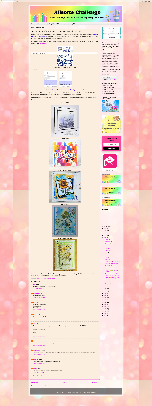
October (107, 243)
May (106, 255)
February (107, 283)
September (108, 246)
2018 (105, 295)
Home (33, 24)
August (107, 248)
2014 (105, 304)
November (108, 241)
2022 (105, 237)
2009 (105, 315)
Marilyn (35, 302)
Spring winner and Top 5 (111, 268)
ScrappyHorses (37, 350)
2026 (105, 228)
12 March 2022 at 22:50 (39, 345)
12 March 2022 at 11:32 (39, 309)
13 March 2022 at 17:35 (39, 363)
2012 (105, 309)
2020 (105, 291)
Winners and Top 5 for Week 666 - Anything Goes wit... (112, 274)
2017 (105, 297)
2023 (105, 235)
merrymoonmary (81, 392)
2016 (105, 300)
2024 (105, 233)
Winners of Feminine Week (112, 263)
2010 (105, 313)
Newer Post (35, 382)
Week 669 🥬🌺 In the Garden (112, 261)
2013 (105, 306)
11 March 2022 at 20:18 (39, 288)
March (107, 259)
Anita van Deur (37, 293)
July (106, 250)
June (106, 252)
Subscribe (111, 148)
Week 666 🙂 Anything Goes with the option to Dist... (112, 278)
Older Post (95, 382)
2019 (105, 293)
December (108, 239)
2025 (105, 230)
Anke (34, 323)
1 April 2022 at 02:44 (38, 372)
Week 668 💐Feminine (110, 265)
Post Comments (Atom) (44, 385)
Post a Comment (37, 375)
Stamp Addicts (43, 43)
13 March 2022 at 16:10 (39, 354)
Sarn (34, 284)
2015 (105, 302)
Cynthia (35, 314)
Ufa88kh (35, 368)
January (107, 286)
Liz (34, 341)
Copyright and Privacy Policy (57, 24)
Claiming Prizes (72, 24)
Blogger (94, 392)
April (106, 257)
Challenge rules (41, 24)
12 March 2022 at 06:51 (39, 297)
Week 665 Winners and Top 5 (112, 281)
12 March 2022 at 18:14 (39, 319)
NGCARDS (35, 359)
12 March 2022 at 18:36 (39, 336)
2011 (105, 311)
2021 (105, 288)
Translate (114, 79)
